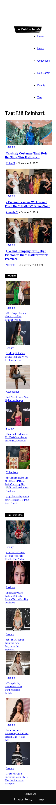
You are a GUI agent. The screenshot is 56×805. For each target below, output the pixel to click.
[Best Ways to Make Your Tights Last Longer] (18, 388)
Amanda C (12, 212)
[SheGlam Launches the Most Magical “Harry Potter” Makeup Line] (18, 468)
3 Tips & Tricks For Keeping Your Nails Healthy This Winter (15, 556)
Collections (43, 60)
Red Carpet (43, 73)
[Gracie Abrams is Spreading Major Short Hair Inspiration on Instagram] (18, 764)
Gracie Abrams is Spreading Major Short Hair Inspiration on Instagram (16, 778)
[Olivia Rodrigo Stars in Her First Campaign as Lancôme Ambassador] (18, 425)
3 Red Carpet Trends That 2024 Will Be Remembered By (15, 316)
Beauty (41, 85)
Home (40, 36)
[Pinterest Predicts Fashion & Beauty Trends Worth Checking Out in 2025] (18, 583)
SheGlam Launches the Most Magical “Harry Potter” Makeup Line (16, 481)
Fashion (10, 146)
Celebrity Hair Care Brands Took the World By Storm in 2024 (16, 356)
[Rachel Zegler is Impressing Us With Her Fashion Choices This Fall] (18, 721)
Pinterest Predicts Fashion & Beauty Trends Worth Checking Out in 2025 (16, 597)
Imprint (43, 799)
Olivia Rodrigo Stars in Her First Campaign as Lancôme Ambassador (16, 437)
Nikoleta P (11, 265)
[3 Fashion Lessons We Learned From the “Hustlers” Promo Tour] (29, 193)
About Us (30, 794)
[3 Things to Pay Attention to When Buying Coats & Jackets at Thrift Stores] (18, 674)
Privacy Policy (23, 799)
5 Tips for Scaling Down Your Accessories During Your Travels (17, 500)
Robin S (10, 163)
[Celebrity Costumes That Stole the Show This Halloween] (29, 144)
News (40, 48)
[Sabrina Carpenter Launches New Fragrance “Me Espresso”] (18, 630)
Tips (39, 97)
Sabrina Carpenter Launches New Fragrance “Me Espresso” (14, 644)
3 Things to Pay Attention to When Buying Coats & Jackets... (13, 688)
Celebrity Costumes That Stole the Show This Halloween (26, 155)
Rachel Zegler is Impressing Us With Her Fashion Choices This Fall (16, 735)
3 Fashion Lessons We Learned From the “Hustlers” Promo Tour (27, 204)
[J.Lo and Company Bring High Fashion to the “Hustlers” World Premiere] (29, 242)
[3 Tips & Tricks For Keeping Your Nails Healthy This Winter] (18, 543)
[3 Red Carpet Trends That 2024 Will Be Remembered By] (18, 304)
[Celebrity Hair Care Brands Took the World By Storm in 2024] (18, 344)
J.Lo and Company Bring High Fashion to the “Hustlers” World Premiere (27, 255)
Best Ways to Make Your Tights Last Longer (17, 399)
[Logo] (6, 29)
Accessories (12, 391)
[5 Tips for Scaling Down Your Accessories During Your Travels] (17, 487)
